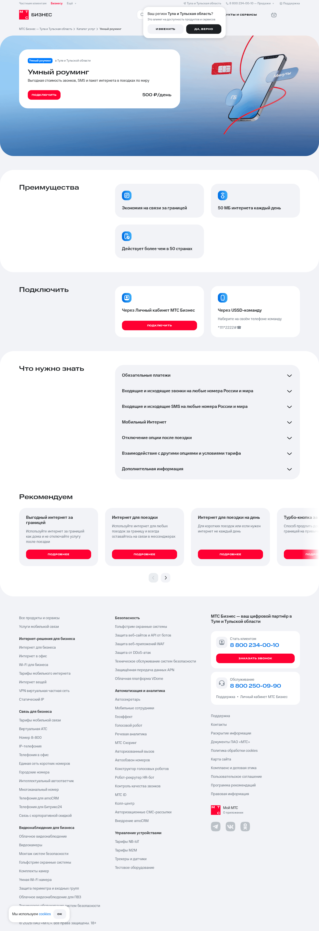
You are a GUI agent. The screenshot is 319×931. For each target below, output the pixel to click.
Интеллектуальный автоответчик (46, 781)
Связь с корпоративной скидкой (45, 815)
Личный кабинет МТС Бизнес (264, 697)
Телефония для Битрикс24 (40, 807)
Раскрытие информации (231, 733)
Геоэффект (124, 716)
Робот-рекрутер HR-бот (134, 777)
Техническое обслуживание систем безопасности (155, 661)
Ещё (70, 3)
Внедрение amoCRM (132, 821)
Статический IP (31, 699)
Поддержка (226, 697)
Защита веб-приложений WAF (139, 644)
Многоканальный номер (39, 789)
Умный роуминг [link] (111, 29)
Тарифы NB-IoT (127, 841)
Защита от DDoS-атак (133, 652)
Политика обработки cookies (234, 750)
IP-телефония (30, 746)
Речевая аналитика (131, 734)
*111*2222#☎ (229, 327)
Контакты (219, 724)
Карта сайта (221, 759)
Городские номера (34, 772)
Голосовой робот (128, 725)
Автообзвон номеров (132, 760)
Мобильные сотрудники (134, 708)
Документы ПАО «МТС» (230, 742)
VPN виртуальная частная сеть (44, 690)
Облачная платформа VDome (139, 678)
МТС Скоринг (126, 742)
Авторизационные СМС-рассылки (143, 812)
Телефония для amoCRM (39, 798)
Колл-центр (125, 803)
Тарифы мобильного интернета (45, 673)
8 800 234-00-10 (250, 3)
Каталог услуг (86, 29)
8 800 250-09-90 (255, 686)
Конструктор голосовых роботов (142, 768)
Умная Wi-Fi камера (35, 879)
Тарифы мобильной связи (40, 720)
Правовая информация (230, 794)
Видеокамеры (30, 845)
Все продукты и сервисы (39, 618)
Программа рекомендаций (233, 785)
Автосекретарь (127, 699)
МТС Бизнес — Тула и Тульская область (45, 29)
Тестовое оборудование (134, 867)
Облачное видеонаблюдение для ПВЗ (50, 897)
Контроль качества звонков (138, 786)
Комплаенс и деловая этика (234, 768)
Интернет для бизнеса (37, 647)
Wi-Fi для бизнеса (33, 664)
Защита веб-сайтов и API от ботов (143, 635)
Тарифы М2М (126, 850)
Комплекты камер (34, 871)
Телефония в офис (34, 755)
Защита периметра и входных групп (49, 888)
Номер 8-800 (30, 737)
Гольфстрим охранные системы (45, 862)
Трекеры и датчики (130, 859)
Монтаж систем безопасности (43, 853)
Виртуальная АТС (33, 729)
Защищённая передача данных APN (144, 670)
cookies (45, 914)
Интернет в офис (33, 656)
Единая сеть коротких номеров (44, 763)
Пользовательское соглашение (236, 776)
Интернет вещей (32, 682)
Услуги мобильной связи (39, 626)
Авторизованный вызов (134, 751)
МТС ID (120, 795)
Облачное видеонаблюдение (43, 836)
